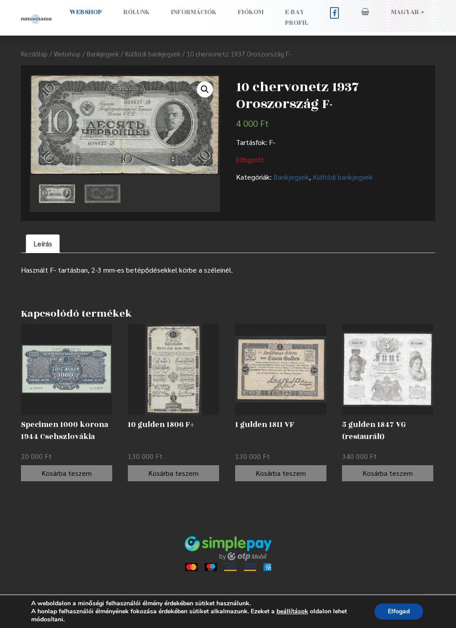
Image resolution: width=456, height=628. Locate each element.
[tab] (43, 243)
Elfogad (399, 611)
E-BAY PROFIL (297, 17)
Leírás (42, 243)
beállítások (292, 612)
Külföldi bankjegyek (152, 53)
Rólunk (136, 12)
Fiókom (251, 12)
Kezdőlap (34, 53)
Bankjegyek (103, 53)
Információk (193, 12)
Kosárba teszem (66, 473)
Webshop (85, 12)
